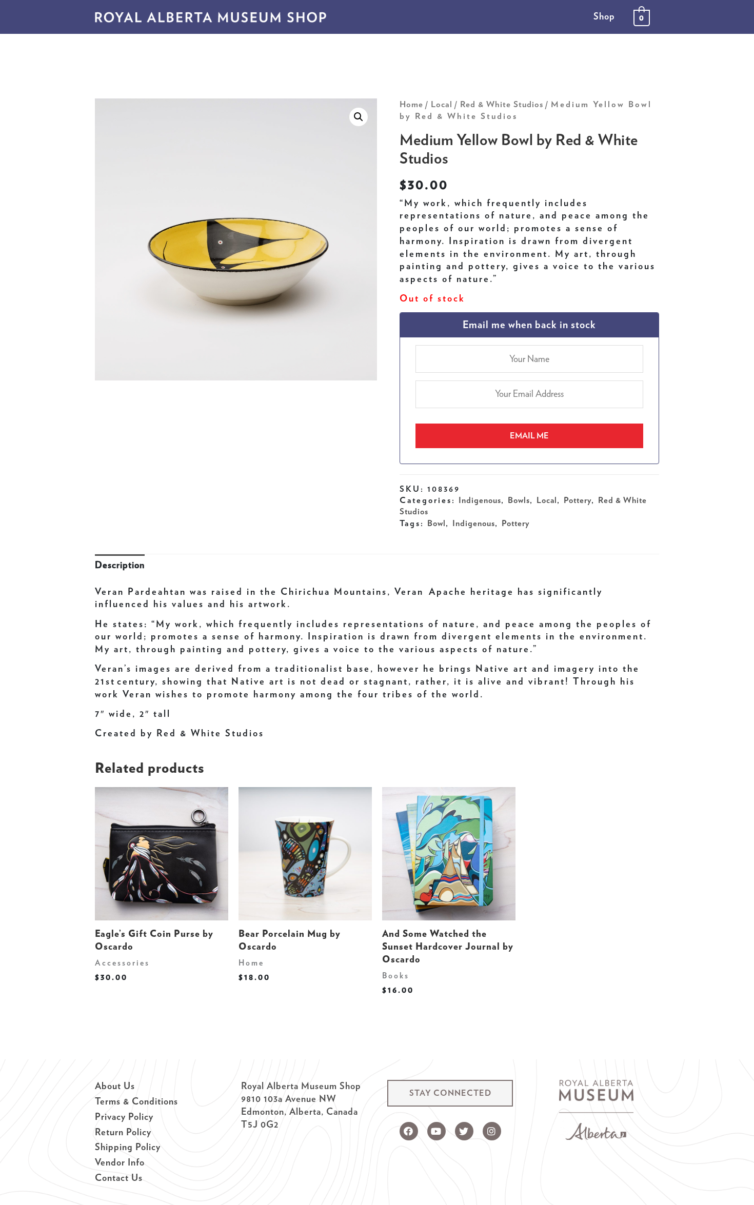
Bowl (436, 523)
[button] (450, 1093)
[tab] (120, 565)
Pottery (577, 500)
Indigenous (480, 500)
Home (411, 104)
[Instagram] (492, 1131)
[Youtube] (436, 1131)
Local (441, 104)
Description (120, 564)
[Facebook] (409, 1131)
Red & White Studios (501, 104)
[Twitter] (464, 1131)
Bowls (519, 500)
